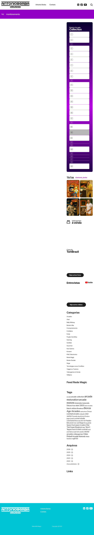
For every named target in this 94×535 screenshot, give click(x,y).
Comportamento (72, 328)
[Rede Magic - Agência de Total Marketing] (46, 526)
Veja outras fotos (75, 275)
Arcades (69, 316)
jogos (68, 418)
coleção (81, 414)
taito (83, 427)
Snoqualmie (87, 423)
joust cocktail (74, 418)
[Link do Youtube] (85, 5)
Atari (68, 319)
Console (74, 416)
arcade (69, 397)
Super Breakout (76, 427)
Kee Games (70, 349)
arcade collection (77, 397)
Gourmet (69, 346)
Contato (43, 512)
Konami (69, 351)
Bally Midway (71, 322)
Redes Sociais (71, 360)
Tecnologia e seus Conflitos (75, 366)
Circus (89, 411)
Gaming (69, 340)
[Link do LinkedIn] (78, 5)
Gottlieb (69, 343)
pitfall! (71, 423)
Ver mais (72, 29)
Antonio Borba (45, 509)
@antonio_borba (81, 177)
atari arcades (88, 406)
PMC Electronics (72, 354)
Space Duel (71, 425)
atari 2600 (80, 405)
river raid (76, 423)
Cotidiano (70, 331)
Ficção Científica (72, 337)
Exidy (68, 334)
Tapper (69, 429)
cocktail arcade (73, 414)
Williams (69, 375)
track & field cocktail (79, 429)
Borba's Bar (70, 325)
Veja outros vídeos (76, 305)
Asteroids (78, 403)
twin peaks (80, 432)
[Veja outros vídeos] (89, 283)
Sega (68, 363)
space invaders (80, 425)
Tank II (87, 427)
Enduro (87, 416)
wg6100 (75, 439)
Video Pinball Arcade (77, 435)
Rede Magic (70, 357)
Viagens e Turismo (72, 369)
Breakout (80, 408)
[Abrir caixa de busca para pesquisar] (91, 5)
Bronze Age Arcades (79, 410)
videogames (78, 434)
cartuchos (83, 411)
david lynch (81, 416)
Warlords (82, 436)
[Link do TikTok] (81, 5)
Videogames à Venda (73, 372)
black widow (72, 408)
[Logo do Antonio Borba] (18, 5)
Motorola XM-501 (80, 421)
